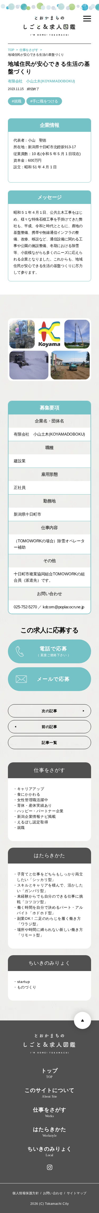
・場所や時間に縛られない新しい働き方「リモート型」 (50, 932)
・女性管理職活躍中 (32, 800)
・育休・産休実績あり (34, 805)
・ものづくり (26, 987)
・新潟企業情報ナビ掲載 (36, 816)
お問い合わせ (53, 1193)
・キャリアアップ (30, 789)
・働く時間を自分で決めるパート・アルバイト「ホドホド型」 (50, 910)
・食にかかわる (28, 794)
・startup (23, 981)
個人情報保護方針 (25, 1193)
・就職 (21, 827)
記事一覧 (49, 743)
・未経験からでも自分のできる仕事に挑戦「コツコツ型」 (50, 899)
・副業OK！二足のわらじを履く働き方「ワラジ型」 (49, 921)
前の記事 (49, 727)
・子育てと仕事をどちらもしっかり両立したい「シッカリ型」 (50, 877)
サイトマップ (77, 1193)
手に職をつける (45, 101)
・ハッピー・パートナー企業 (40, 811)
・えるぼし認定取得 (32, 822)
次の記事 (49, 711)
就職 (17, 101)
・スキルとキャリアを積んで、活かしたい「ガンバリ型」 (50, 888)
